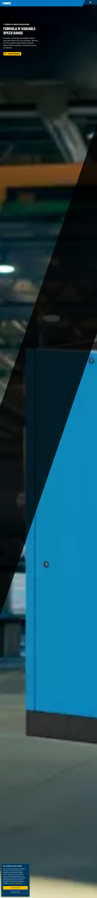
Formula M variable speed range (19, 31)
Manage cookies (15, 892)
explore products (14, 54)
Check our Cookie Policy (15, 883)
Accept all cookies (15, 887)
